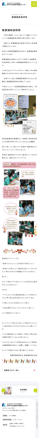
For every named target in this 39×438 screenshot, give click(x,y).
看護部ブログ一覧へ (12, 370)
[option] (19, 390)
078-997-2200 (6, 408)
